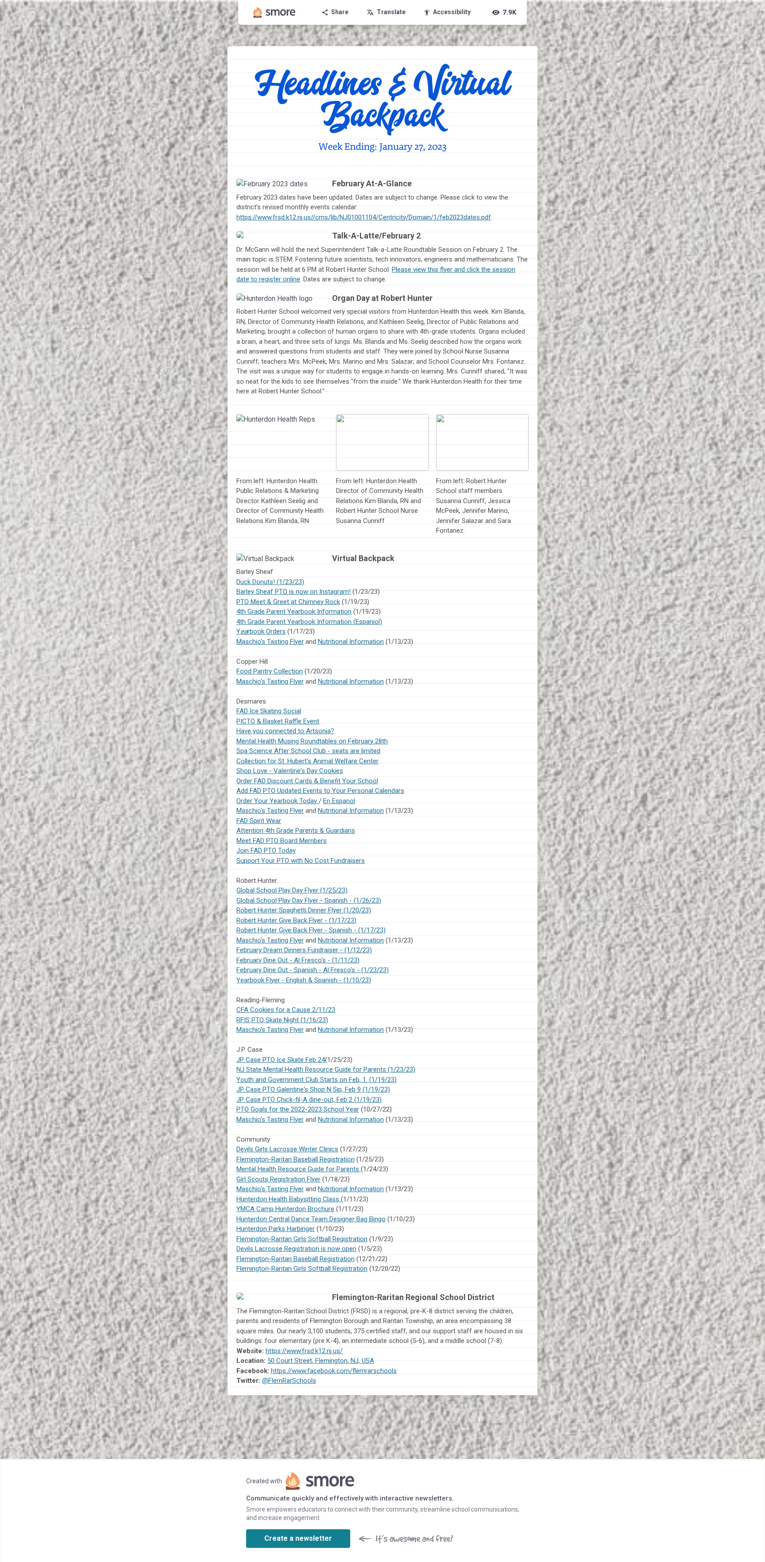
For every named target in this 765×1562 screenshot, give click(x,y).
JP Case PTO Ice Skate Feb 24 (280, 1060)
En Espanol (339, 801)
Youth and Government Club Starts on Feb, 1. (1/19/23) (316, 1080)
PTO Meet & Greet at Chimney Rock (288, 602)
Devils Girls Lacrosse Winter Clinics (287, 1149)
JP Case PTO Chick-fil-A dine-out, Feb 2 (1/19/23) (309, 1100)
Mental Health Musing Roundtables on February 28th (312, 741)
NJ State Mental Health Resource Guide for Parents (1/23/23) (325, 1069)
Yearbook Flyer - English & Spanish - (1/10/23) (303, 980)
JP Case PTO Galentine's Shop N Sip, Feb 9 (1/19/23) (313, 1089)
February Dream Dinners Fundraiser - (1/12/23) (304, 950)
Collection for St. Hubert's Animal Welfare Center (307, 761)
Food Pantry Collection (269, 671)
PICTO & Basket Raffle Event (277, 721)
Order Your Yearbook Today (277, 801)
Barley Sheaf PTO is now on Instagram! (293, 592)
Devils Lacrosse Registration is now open (296, 1249)
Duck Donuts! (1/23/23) (270, 582)
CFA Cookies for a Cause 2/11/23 (285, 1010)
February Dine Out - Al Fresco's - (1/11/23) (297, 960)
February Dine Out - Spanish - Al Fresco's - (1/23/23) (312, 970)
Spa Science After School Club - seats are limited (308, 751)
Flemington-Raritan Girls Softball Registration (301, 1239)
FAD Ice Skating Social (268, 711)
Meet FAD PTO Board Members (281, 841)
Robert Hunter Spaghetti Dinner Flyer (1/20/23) (303, 910)
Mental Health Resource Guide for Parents (298, 1169)
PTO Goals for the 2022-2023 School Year (297, 1109)
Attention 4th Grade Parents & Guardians (295, 831)
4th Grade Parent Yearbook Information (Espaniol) (309, 622)
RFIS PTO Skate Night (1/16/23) (282, 1020)
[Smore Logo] (274, 12)
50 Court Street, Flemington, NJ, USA (320, 1361)
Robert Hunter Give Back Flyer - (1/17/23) (296, 920)
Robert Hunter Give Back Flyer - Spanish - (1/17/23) (311, 930)
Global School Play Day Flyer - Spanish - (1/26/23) (308, 900)
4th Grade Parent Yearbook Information (294, 612)
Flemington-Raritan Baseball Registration (295, 1159)
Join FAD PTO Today (266, 850)
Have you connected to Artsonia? (285, 731)
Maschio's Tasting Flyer (270, 642)
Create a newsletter (298, 1538)
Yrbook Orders (261, 631)
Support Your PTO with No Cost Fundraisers (300, 861)
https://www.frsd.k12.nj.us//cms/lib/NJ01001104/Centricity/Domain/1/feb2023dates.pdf (363, 217)
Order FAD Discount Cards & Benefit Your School (307, 781)
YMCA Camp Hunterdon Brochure (285, 1209)
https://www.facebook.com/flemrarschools (334, 1371)
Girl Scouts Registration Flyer (278, 1179)
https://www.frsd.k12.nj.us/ (304, 1351)
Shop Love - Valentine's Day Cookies (289, 771)
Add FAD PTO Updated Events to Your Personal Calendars (320, 791)
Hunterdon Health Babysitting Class (288, 1199)
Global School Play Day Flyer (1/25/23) (292, 890)
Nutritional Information (351, 642)
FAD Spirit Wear (258, 821)
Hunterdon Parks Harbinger (275, 1229)
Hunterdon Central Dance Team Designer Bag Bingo (311, 1219)
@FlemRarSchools (289, 1381)
